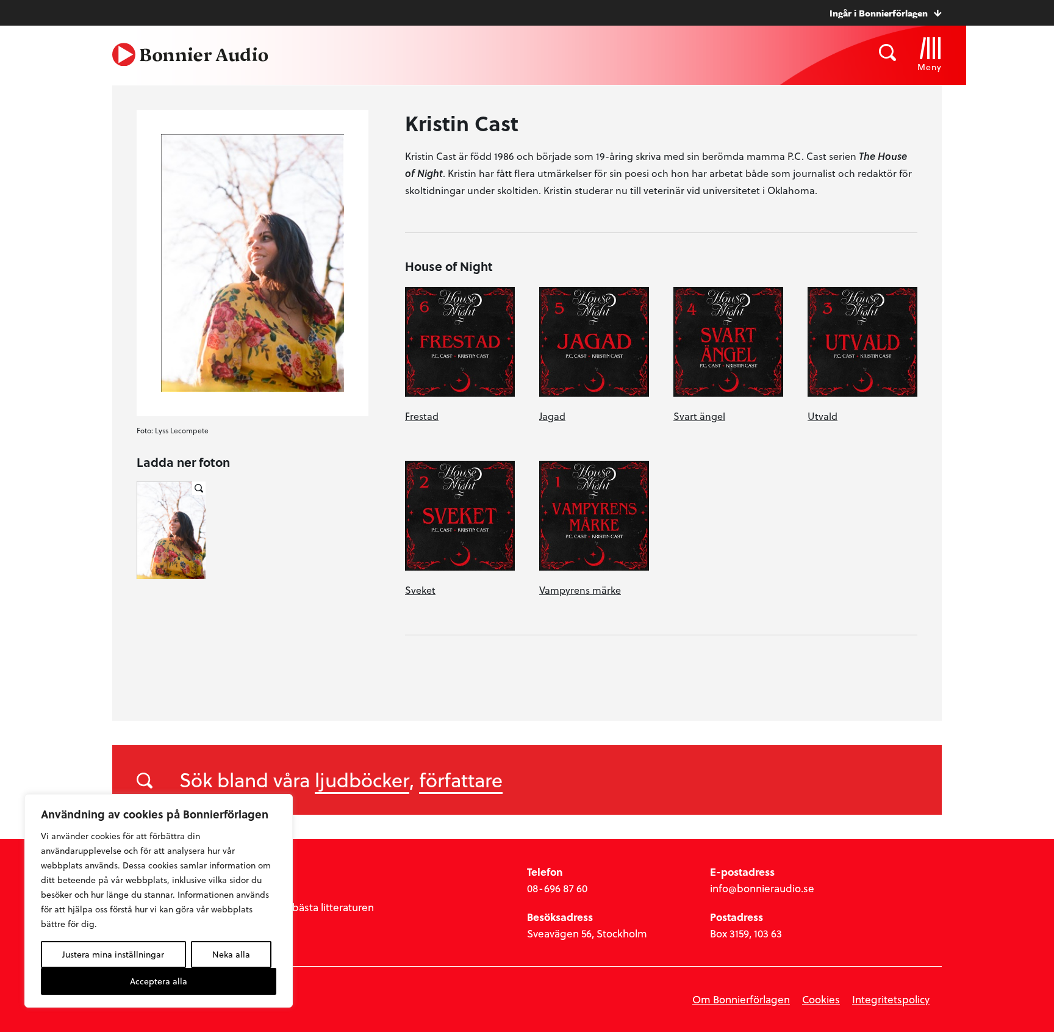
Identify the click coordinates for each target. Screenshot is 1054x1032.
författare (461, 779)
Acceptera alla (158, 981)
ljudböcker (362, 779)
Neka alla (231, 954)
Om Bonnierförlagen (741, 999)
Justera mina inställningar (113, 954)
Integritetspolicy (891, 999)
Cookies (821, 999)
